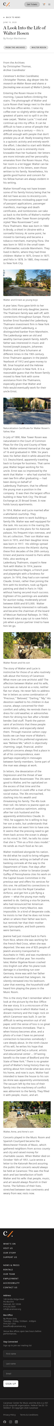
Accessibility (11, 1283)
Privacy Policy (9, 1414)
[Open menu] (49, 4)
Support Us (10, 1257)
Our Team (9, 1274)
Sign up (11, 1383)
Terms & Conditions (29, 1414)
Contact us (10, 1287)
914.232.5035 (9, 1306)
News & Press (11, 1265)
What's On (9, 1243)
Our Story (9, 1252)
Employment (11, 1278)
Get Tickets (32, 4)
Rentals (8, 1269)
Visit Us (8, 1248)
